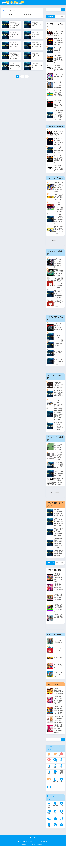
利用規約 (32, 841)
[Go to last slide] (48, 209)
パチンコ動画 (50, 562)
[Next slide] (62, 209)
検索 (63, 9)
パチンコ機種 (60, 16)
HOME (34, 838)
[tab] (52, 240)
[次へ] (27, 76)
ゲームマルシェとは (23, 841)
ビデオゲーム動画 (59, 562)
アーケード (50, 16)
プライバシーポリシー (42, 841)
